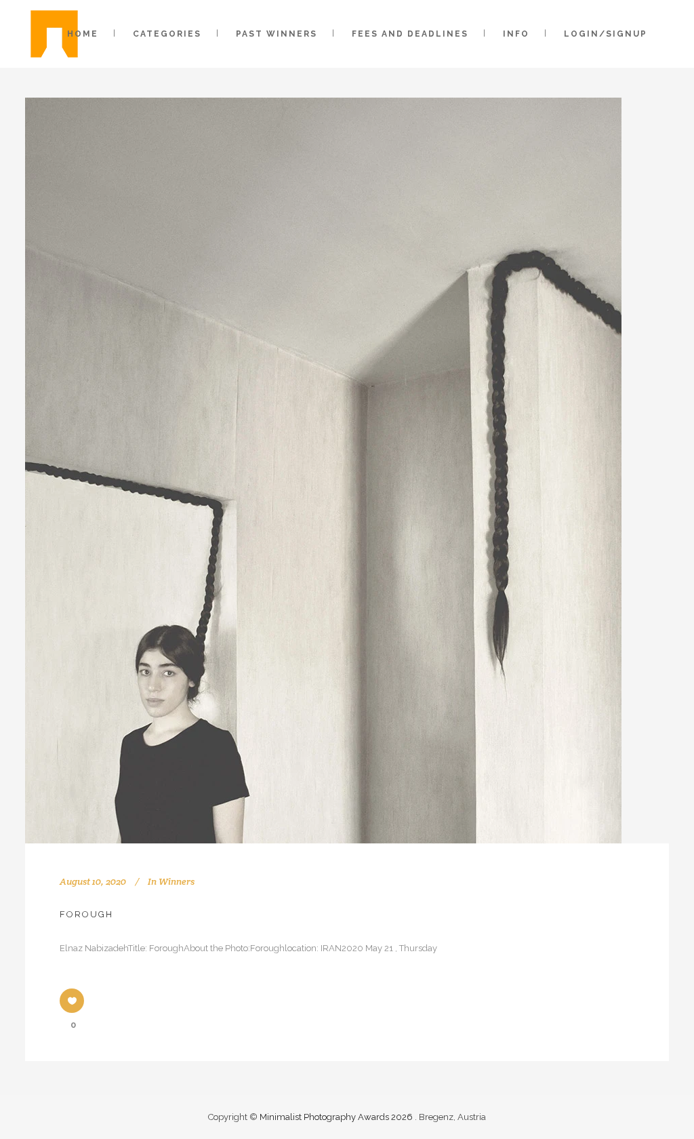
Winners (177, 881)
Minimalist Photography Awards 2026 (337, 1117)
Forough (86, 914)
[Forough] (323, 470)
